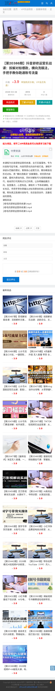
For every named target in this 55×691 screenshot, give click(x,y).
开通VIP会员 (44, 102)
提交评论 (11, 279)
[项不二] (16, 3)
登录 (19, 271)
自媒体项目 (41, 9)
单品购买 (10, 102)
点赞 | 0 (29, 228)
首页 (15, 9)
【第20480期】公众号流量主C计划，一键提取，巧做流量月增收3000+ (15, 354)
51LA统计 (40, 685)
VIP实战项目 (27, 9)
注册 (25, 271)
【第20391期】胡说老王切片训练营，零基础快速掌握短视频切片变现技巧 (15, 634)
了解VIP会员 (27, 102)
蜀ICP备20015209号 (41, 682)
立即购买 (45, 156)
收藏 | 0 (18, 228)
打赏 (37, 228)
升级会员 (37, 156)
